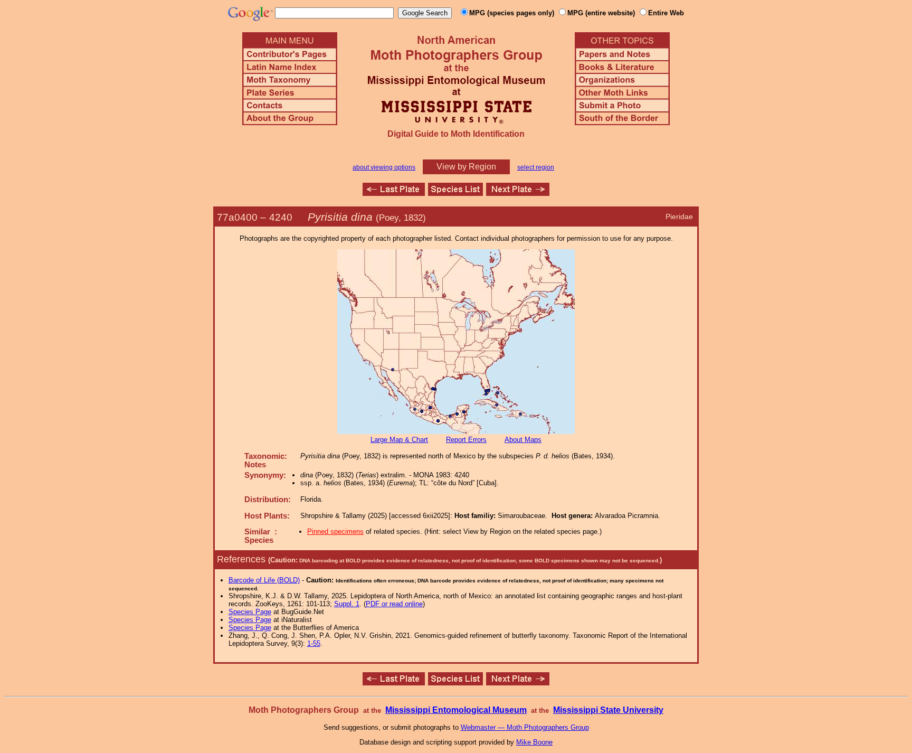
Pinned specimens (335, 531)
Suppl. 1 (346, 604)
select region (535, 167)
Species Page (250, 612)
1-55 (313, 643)
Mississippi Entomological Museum (456, 709)
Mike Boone (534, 742)
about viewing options (384, 167)
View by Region (466, 166)
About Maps (523, 440)
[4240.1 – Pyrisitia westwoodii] (517, 193)
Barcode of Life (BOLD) (264, 580)
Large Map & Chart (399, 440)
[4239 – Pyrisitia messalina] (394, 193)
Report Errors (466, 440)
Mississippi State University (608, 709)
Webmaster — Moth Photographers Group (525, 727)
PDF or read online (394, 604)
